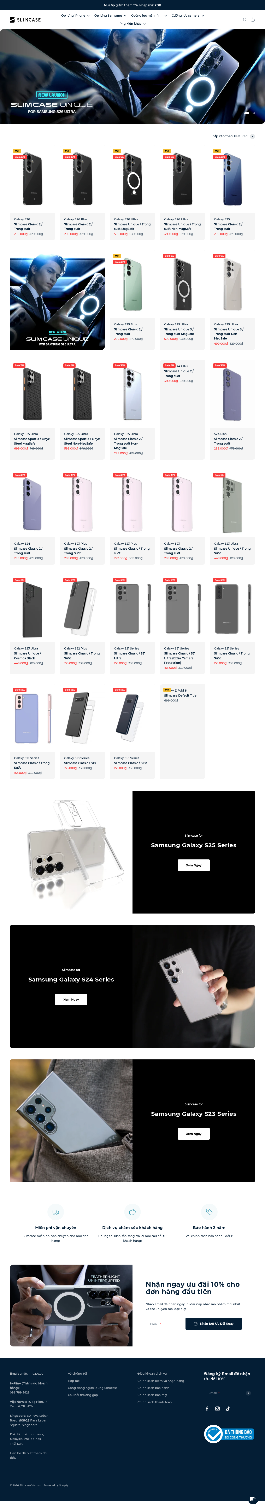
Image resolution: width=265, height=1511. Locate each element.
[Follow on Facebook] (207, 1409)
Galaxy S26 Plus (75, 219)
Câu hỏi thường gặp (83, 1395)
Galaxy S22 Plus (75, 648)
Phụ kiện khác (130, 23)
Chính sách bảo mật (152, 1395)
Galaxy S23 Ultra (226, 543)
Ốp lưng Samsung (108, 15)
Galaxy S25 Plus (125, 324)
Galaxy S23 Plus (75, 543)
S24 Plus (220, 434)
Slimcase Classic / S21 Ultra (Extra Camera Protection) (179, 658)
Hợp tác (74, 1381)
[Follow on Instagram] (217, 1409)
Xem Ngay (193, 865)
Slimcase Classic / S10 (80, 763)
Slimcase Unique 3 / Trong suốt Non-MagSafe (228, 333)
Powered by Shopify (56, 1485)
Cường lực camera (186, 15)
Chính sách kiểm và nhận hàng (160, 1381)
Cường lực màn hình (147, 15)
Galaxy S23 (172, 543)
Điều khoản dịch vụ (152, 1373)
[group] (132, 76)
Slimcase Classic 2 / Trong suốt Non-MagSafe (128, 443)
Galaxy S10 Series (76, 758)
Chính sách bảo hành (153, 1388)
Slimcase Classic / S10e (130, 763)
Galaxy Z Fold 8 (175, 690)
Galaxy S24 (22, 543)
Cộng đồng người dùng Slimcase (93, 1388)
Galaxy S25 (222, 219)
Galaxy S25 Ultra (176, 324)
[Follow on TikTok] (228, 1409)
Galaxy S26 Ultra (126, 219)
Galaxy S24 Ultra (176, 366)
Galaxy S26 (22, 219)
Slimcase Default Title (180, 695)
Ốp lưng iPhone (73, 15)
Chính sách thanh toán (154, 1402)
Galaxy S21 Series (126, 648)
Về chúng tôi (77, 1373)
